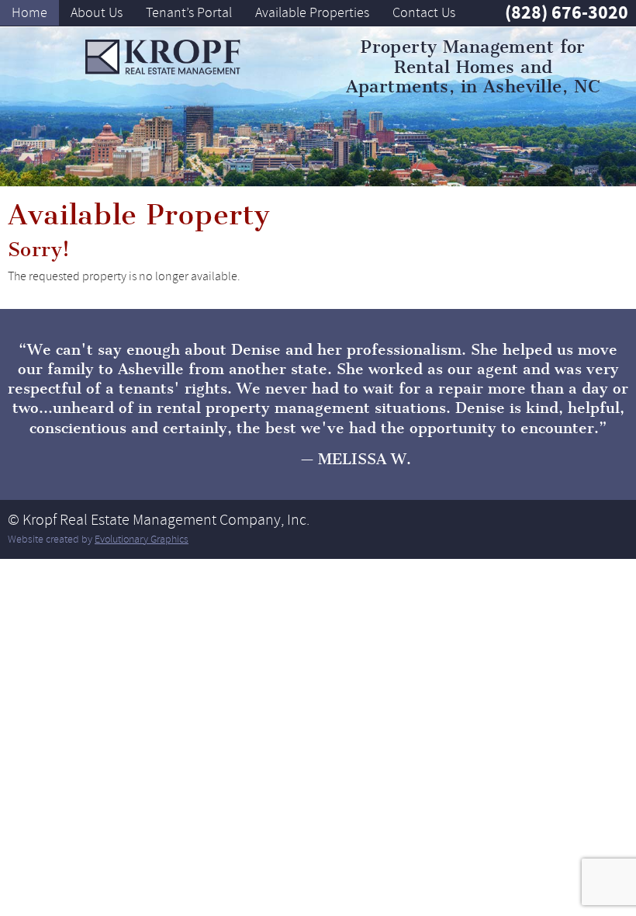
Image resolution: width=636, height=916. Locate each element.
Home (29, 12)
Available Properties (312, 12)
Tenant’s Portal (189, 12)
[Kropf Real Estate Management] (163, 57)
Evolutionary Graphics (141, 539)
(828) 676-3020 (566, 12)
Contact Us (423, 12)
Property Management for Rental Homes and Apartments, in (473, 66)
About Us (97, 12)
